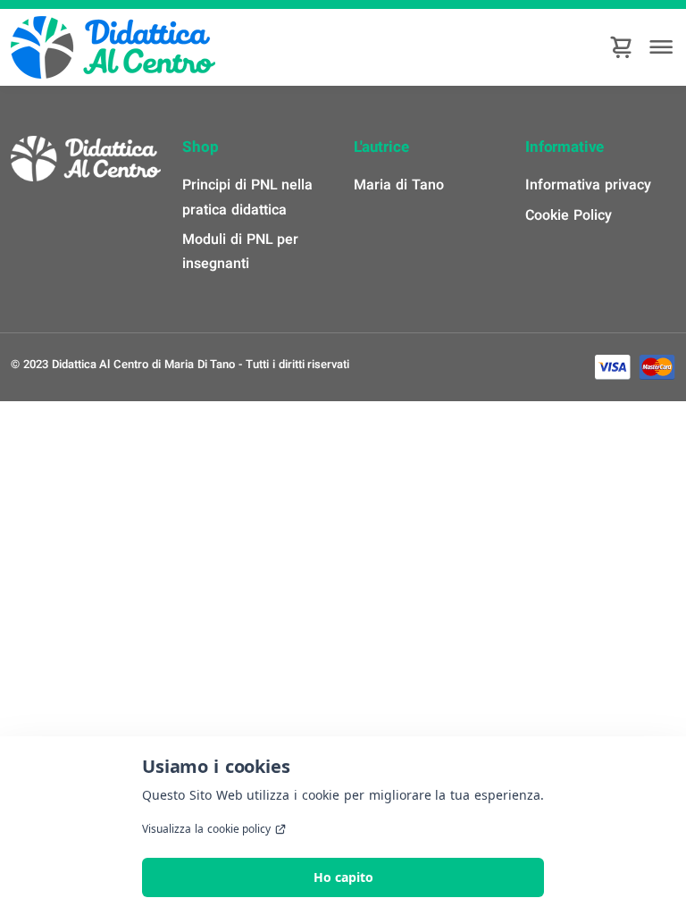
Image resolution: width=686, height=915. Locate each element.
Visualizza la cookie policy (206, 829)
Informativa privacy (588, 185)
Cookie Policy (568, 215)
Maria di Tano (399, 185)
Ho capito (343, 877)
